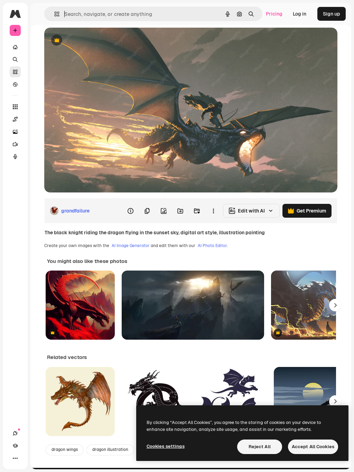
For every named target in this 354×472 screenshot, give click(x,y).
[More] (15, 458)
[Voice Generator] (15, 156)
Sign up (331, 14)
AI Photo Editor (212, 245)
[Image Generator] (15, 131)
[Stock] (15, 71)
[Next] (335, 305)
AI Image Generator (131, 245)
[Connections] (15, 433)
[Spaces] (15, 119)
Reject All (260, 447)
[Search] (15, 59)
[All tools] (15, 106)
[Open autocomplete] (54, 14)
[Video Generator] (15, 144)
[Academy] (15, 445)
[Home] (15, 47)
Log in (299, 14)
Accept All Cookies (313, 447)
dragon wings (65, 449)
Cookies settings (166, 446)
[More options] (213, 211)
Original (88, 40)
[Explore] (15, 84)
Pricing (274, 14)
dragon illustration (110, 449)
